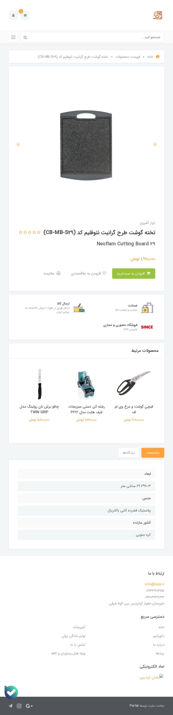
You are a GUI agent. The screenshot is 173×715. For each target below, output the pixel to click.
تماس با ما (77, 645)
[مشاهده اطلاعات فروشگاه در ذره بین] (151, 677)
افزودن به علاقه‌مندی (86, 273)
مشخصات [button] (153, 452)
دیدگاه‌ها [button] (129, 452)
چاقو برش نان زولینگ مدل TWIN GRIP (39, 409)
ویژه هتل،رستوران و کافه (68, 653)
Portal (134, 705)
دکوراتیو (158, 636)
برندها (160, 653)
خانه (161, 627)
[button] (25, 15)
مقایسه (49, 273)
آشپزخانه (79, 627)
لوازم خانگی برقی (73, 636)
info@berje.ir (154, 584)
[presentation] (155, 144)
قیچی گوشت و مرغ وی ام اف (134, 409)
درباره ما (158, 645)
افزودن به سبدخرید (131, 273)
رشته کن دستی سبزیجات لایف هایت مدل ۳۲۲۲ (86, 409)
